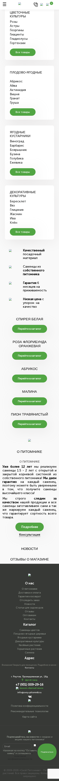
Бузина (15, 154)
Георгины (17, 30)
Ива (13, 218)
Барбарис (17, 145)
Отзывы (29, 611)
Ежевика (16, 162)
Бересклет (18, 201)
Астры (14, 26)
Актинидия (18, 90)
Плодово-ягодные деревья (29, 633)
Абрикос (16, 81)
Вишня (14, 94)
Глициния (16, 210)
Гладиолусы (19, 39)
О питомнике (29, 588)
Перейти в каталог (29, 328)
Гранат (15, 98)
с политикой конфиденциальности (20, 756)
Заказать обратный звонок (31, 688)
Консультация (29, 535)
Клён (13, 223)
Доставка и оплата (29, 592)
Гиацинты (17, 34)
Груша (14, 102)
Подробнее (29, 527)
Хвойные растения (29, 645)
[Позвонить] (36, 4)
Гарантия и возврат (29, 596)
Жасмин (16, 214)
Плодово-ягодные (26, 72)
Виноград (17, 141)
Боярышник (18, 150)
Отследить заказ (29, 600)
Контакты (29, 619)
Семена (29, 652)
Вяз (12, 205)
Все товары (23, 52)
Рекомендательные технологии (29, 711)
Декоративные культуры (23, 194)
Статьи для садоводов (29, 607)
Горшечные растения (29, 648)
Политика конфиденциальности (29, 705)
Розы (13, 22)
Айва (13, 85)
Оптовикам (29, 615)
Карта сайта (29, 716)
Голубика (16, 158)
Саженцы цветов (30, 630)
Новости (29, 604)
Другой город (31, 680)
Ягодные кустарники (20, 134)
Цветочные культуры (20, 14)
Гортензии (17, 43)
